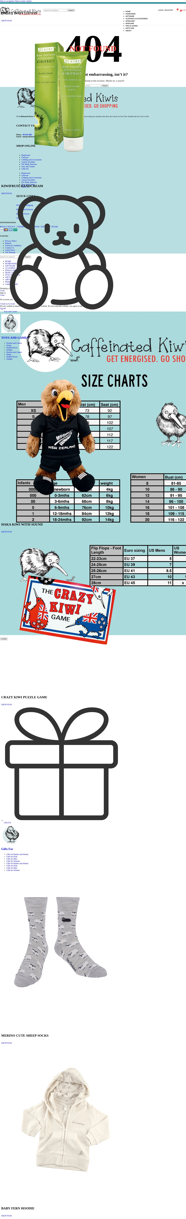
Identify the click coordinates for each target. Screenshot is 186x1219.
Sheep (8, 345)
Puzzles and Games (14, 343)
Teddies (9, 350)
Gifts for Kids (11, 857)
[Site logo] (20, 17)
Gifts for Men (11, 859)
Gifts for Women (13, 861)
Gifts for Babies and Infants (17, 854)
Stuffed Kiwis (11, 348)
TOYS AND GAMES (14, 337)
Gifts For (7, 849)
